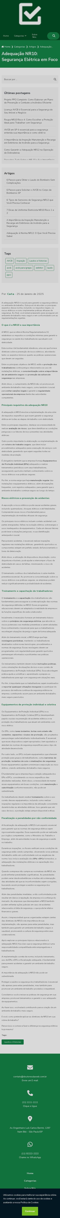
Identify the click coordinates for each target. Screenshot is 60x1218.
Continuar (30, 1211)
